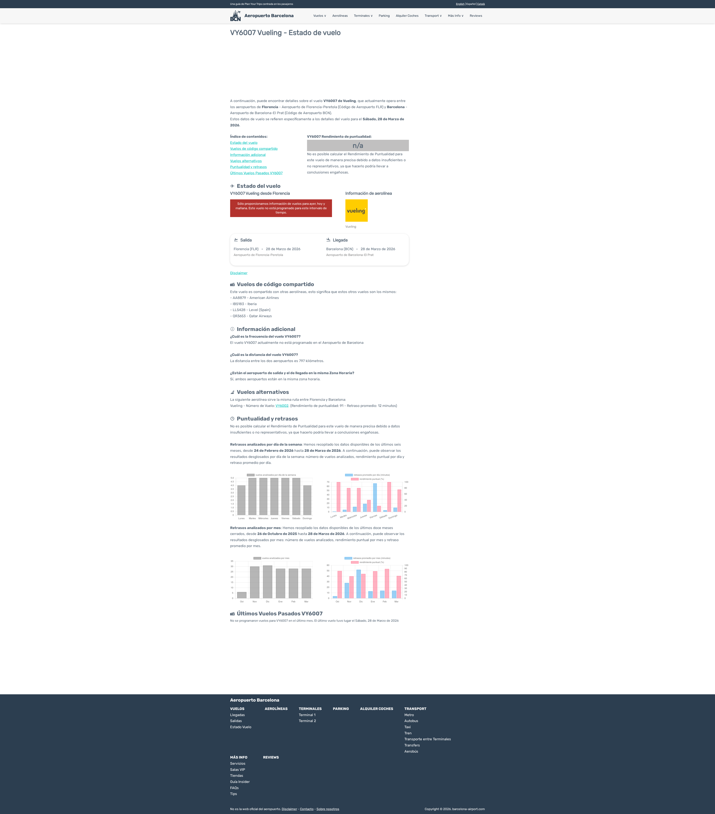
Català (481, 4)
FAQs (234, 788)
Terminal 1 (307, 715)
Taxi (407, 727)
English (460, 4)
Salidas (236, 721)
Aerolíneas (340, 15)
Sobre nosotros (328, 809)
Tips (233, 794)
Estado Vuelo (240, 727)
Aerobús (411, 751)
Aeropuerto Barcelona (269, 15)
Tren (408, 733)
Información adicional (248, 155)
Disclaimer (289, 809)
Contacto (307, 809)
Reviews (476, 15)
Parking (384, 15)
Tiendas (236, 775)
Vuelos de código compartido (254, 148)
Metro (409, 715)
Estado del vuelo (244, 143)
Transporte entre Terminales (427, 739)
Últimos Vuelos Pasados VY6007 (256, 173)
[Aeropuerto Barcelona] (235, 15)
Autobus (411, 721)
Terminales (363, 15)
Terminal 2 (307, 721)
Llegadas (237, 715)
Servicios (237, 763)
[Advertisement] (357, 67)
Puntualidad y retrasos (248, 167)
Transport (433, 15)
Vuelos (319, 15)
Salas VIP (237, 769)
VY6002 (282, 406)
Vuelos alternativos (246, 161)
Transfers (412, 745)
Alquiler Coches (407, 15)
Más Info (456, 15)
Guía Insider (240, 782)
